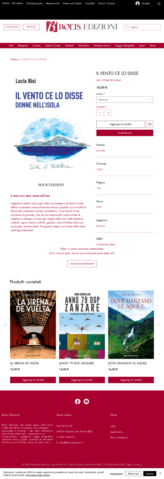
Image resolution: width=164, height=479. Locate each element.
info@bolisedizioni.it (71, 442)
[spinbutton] (104, 112)
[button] (159, 3)
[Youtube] (86, 401)
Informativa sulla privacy (37, 475)
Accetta (150, 473)
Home (14, 59)
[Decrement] (99, 112)
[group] (82, 336)
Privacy (138, 464)
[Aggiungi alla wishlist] (149, 124)
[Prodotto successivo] (158, 325)
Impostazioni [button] (116, 473)
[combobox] (124, 100)
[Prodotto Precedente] (5, 325)
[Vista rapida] (33, 324)
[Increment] (109, 112)
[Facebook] (77, 401)
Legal (129, 464)
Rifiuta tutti (133, 473)
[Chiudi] (160, 473)
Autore (100, 93)
